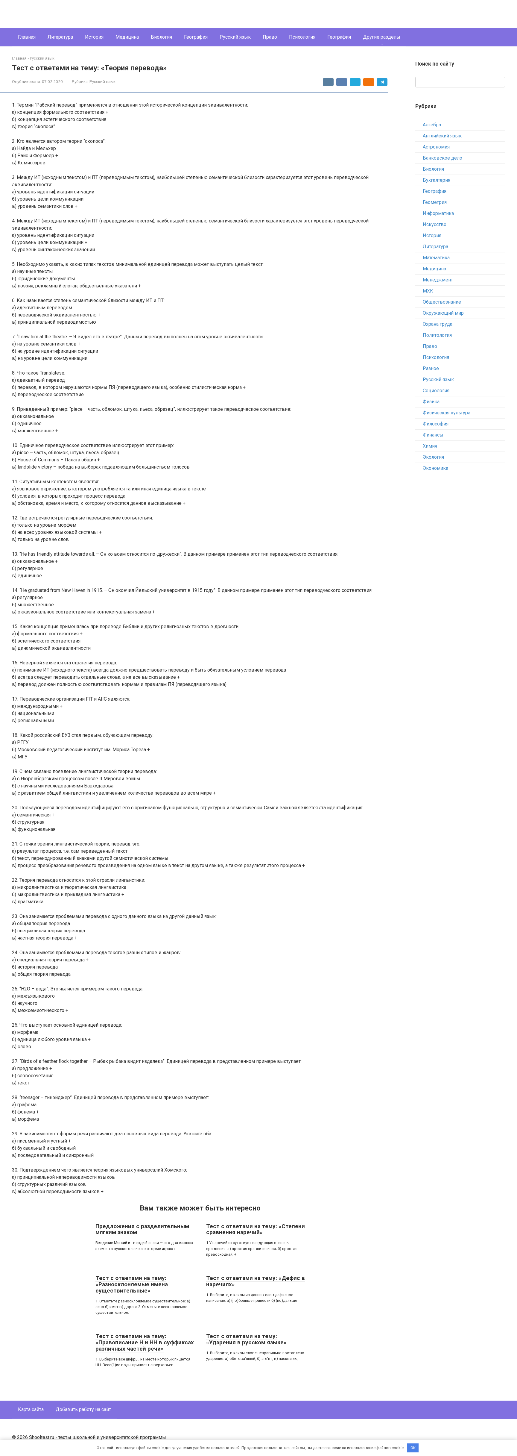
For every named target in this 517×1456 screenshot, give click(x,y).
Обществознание (442, 302)
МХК (428, 291)
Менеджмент (438, 280)
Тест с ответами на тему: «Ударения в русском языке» (246, 1339)
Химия (430, 446)
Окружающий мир (443, 313)
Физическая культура (446, 413)
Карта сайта (31, 1409)
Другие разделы (381, 37)
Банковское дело (442, 158)
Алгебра (432, 125)
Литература (60, 37)
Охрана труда (437, 324)
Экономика (435, 468)
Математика (436, 257)
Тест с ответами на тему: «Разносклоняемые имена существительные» (131, 1284)
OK (413, 1448)
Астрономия (436, 147)
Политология (437, 335)
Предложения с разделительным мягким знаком (142, 1229)
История (94, 37)
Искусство (434, 224)
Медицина (127, 37)
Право (270, 37)
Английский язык (442, 136)
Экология (433, 457)
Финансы (433, 435)
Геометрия (435, 202)
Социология (436, 390)
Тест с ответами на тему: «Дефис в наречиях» (255, 1281)
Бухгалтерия (436, 180)
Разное (431, 368)
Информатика (438, 213)
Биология (161, 37)
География (196, 37)
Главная (27, 37)
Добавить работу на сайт (83, 1409)
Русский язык (235, 37)
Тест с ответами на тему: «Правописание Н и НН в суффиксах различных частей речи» (144, 1342)
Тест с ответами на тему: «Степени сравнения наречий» (255, 1229)
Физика (431, 401)
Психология (302, 37)
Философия (435, 424)
